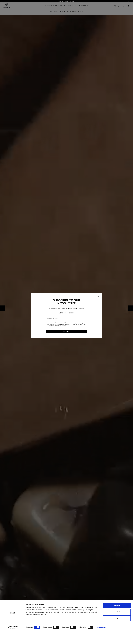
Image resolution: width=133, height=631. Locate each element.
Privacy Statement (58, 323)
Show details (101, 627)
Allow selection (117, 612)
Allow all (117, 605)
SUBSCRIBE (66, 331)
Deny (116, 618)
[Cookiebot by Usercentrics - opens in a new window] (12, 627)
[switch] (56, 627)
